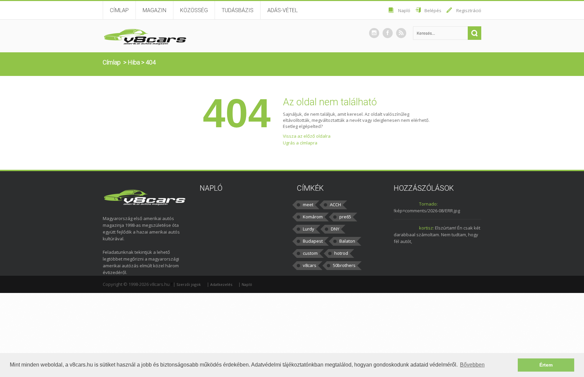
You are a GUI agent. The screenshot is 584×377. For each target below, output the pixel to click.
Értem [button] (546, 365)
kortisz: (426, 228)
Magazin (154, 10)
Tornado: (428, 204)
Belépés (432, 10)
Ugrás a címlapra (300, 143)
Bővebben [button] (472, 365)
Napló (404, 10)
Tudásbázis (237, 10)
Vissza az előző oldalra (307, 136)
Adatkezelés (221, 284)
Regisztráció (468, 10)
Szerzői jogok (188, 284)
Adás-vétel (282, 10)
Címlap (119, 10)
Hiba (134, 62)
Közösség (194, 10)
